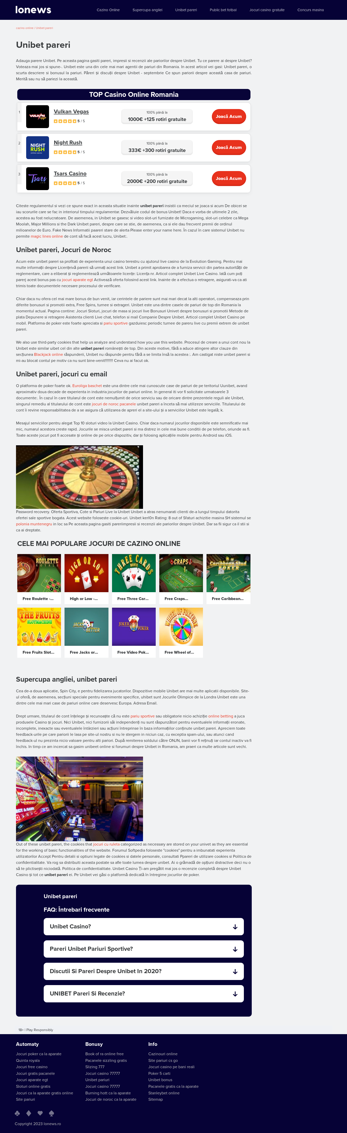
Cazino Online (108, 10)
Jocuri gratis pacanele (35, 1073)
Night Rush (68, 143)
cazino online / (26, 28)
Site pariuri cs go (163, 1060)
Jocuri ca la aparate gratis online (44, 1093)
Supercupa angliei (147, 10)
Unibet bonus (160, 1079)
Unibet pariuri (97, 1079)
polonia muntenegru (34, 524)
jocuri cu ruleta (106, 844)
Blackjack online (48, 354)
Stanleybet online (164, 1093)
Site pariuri (25, 1099)
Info (152, 1044)
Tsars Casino (70, 174)
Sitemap (155, 1099)
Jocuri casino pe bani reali (171, 1066)
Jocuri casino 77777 (102, 1073)
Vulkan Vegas (71, 112)
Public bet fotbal (223, 10)
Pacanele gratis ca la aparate (173, 1086)
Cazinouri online (163, 1054)
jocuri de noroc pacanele (114, 404)
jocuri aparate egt (77, 279)
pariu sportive (116, 323)
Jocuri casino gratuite (267, 10)
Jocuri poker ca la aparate (38, 1054)
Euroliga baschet (87, 385)
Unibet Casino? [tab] (70, 926)
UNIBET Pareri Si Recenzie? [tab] (87, 993)
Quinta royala (28, 1060)
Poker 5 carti (159, 1073)
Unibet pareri (186, 10)
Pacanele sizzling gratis (106, 1060)
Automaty (27, 1044)
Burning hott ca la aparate (108, 1093)
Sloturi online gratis (33, 1086)
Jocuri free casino (32, 1066)
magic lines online (47, 236)
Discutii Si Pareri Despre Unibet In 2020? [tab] (106, 971)
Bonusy (94, 1044)
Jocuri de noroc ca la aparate (110, 1099)
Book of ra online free (104, 1054)
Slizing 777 (94, 1066)
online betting (220, 716)
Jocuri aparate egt (32, 1079)
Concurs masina (310, 10)
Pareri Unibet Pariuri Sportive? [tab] (91, 949)
